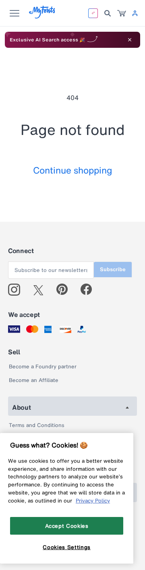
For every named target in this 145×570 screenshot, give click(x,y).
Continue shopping (72, 170)
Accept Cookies (67, 526)
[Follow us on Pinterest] (65, 290)
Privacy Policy (93, 500)
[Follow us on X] (41, 290)
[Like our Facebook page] (90, 290)
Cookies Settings (67, 547)
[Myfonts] (42, 16)
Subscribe (113, 269)
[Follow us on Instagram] (17, 290)
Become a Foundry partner (43, 366)
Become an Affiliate (33, 380)
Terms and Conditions (36, 425)
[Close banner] (129, 40)
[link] (121, 13)
